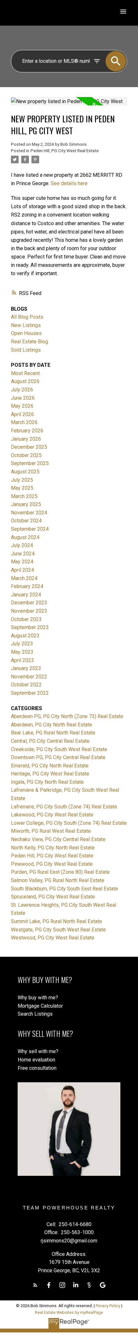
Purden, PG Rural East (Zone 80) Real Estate (60, 872)
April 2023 (22, 660)
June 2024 (23, 554)
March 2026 (24, 422)
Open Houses (26, 333)
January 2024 (26, 595)
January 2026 (26, 439)
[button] (35, 1285)
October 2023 (26, 619)
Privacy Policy (108, 1305)
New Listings (26, 325)
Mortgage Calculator (40, 1006)
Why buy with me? (38, 998)
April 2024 (22, 570)
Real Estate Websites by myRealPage (69, 1312)
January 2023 (26, 668)
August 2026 (25, 381)
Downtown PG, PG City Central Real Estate (58, 757)
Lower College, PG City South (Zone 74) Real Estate (69, 823)
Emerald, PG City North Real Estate (50, 766)
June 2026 (23, 398)
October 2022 (26, 685)
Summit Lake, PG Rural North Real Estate (56, 921)
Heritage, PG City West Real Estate (50, 774)
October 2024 (26, 521)
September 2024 (30, 529)
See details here (69, 183)
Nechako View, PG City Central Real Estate (58, 839)
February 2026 (27, 431)
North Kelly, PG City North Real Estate (53, 848)
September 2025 (30, 463)
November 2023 (29, 611)
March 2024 (24, 578)
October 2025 (26, 455)
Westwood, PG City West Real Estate (52, 938)
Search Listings (35, 1014)
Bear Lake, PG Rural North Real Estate (53, 733)
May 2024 (22, 562)
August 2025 (25, 472)
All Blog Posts (27, 317)
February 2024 (27, 586)
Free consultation (37, 1068)
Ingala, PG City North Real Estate (47, 782)
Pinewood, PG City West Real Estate (52, 864)
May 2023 (22, 652)
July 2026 (22, 390)
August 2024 (25, 537)
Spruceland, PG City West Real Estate (53, 897)
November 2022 (29, 677)
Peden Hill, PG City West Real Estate (64, 150)
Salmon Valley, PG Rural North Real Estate (57, 880)
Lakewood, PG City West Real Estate (52, 815)
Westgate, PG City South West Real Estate (58, 930)
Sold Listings (26, 350)
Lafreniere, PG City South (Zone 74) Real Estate (64, 807)
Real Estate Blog (29, 342)
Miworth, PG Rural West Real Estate (51, 831)
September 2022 (30, 693)
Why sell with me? (38, 1051)
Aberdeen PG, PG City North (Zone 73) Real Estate (67, 716)
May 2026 (22, 406)
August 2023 (25, 636)
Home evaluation (36, 1060)
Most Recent (25, 373)
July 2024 (22, 545)
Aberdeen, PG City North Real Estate (51, 725)
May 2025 (22, 488)
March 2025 (24, 496)
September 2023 (30, 627)
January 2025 (26, 504)
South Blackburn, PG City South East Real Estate (64, 889)
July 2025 (22, 480)
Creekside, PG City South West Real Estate (59, 749)
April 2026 (22, 414)
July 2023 (22, 644)
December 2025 (29, 447)
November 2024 (29, 513)
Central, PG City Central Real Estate (50, 741)
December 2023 (29, 603)
